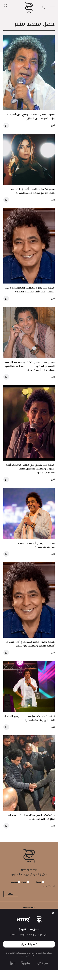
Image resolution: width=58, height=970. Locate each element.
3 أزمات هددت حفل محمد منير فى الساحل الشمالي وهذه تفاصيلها (29, 718)
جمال (24, 881)
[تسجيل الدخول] (43, 7)
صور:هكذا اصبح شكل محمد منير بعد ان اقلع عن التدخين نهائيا (31, 817)
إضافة (10, 893)
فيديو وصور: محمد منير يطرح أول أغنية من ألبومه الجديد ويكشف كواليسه (30, 643)
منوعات (14, 881)
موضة (39, 881)
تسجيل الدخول (29, 944)
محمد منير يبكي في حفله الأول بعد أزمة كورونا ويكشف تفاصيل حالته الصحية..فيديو (30, 468)
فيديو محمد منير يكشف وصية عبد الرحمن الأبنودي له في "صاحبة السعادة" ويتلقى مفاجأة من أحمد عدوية (30, 366)
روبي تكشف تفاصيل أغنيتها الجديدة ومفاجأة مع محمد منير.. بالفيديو (33, 191)
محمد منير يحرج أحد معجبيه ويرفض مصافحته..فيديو (34, 545)
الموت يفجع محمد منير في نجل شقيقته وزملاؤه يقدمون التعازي (30, 116)
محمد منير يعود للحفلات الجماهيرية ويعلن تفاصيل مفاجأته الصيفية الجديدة (29, 289)
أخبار (53, 125)
